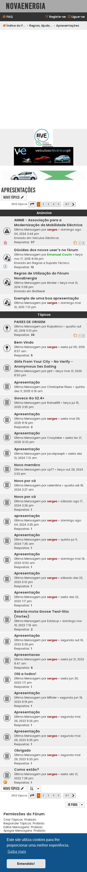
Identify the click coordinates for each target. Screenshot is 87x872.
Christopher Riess (59, 387)
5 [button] (58, 204)
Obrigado (22, 750)
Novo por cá (25, 480)
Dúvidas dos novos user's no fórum (46, 250)
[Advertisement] (43, 76)
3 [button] (48, 204)
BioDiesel (38, 291)
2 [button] (43, 204)
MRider (52, 698)
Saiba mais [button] (16, 852)
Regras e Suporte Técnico (50, 263)
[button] (32, 204)
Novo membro (27, 465)
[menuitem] (7, 17)
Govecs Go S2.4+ (29, 398)
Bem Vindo (24, 342)
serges (52, 230)
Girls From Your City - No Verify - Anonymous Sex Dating (43, 364)
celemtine (54, 485)
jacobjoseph (56, 454)
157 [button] (67, 204)
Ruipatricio (54, 326)
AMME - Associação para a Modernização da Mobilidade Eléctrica (48, 222)
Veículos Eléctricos (45, 238)
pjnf (49, 371)
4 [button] (53, 204)
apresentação (27, 515)
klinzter (52, 283)
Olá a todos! (25, 674)
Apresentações (18, 190)
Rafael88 (53, 403)
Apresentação (27, 382)
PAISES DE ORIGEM (29, 322)
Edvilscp (53, 621)
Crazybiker (54, 438)
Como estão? (26, 769)
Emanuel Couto (59, 255)
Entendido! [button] (26, 863)
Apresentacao (27, 654)
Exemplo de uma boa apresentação (46, 298)
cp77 (50, 469)
